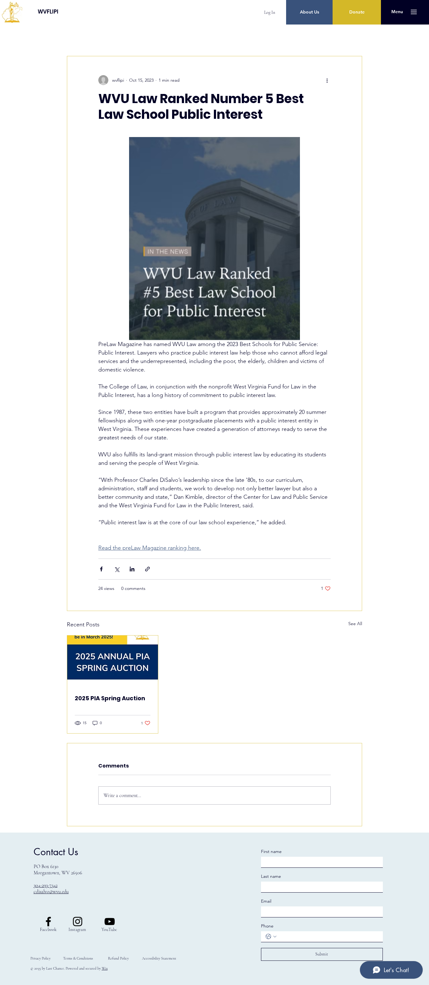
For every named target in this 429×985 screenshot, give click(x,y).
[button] (397, 12)
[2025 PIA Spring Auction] (112, 661)
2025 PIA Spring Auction (110, 698)
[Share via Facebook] (101, 569)
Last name (271, 876)
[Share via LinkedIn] (132, 569)
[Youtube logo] (109, 921)
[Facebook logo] (48, 921)
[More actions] (327, 80)
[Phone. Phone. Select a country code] (271, 936)
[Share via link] (147, 569)
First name (271, 851)
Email (266, 901)
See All (355, 623)
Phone (267, 926)
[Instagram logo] (77, 921)
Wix (105, 968)
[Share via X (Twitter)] (117, 569)
